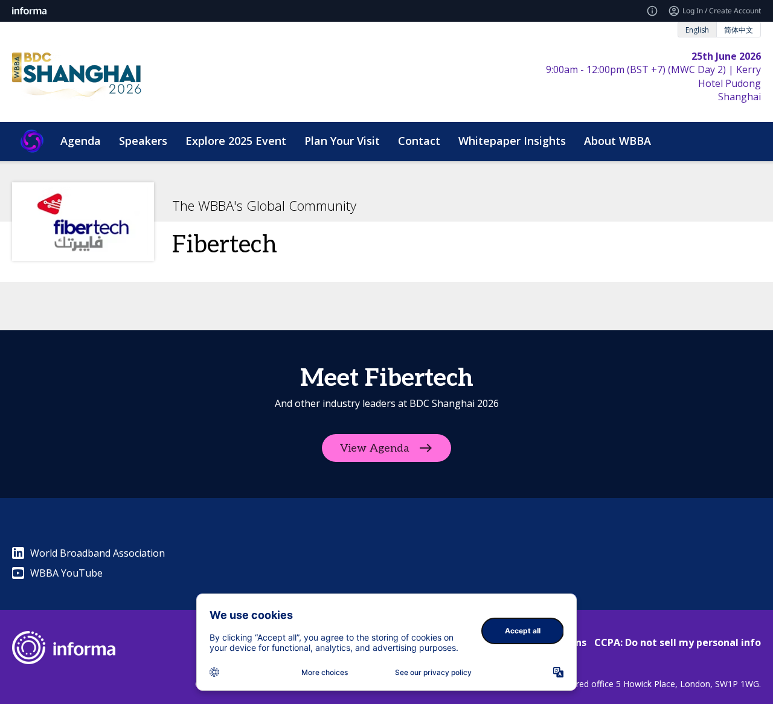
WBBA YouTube (66, 573)
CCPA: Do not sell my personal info (677, 642)
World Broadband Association (97, 553)
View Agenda (374, 448)
